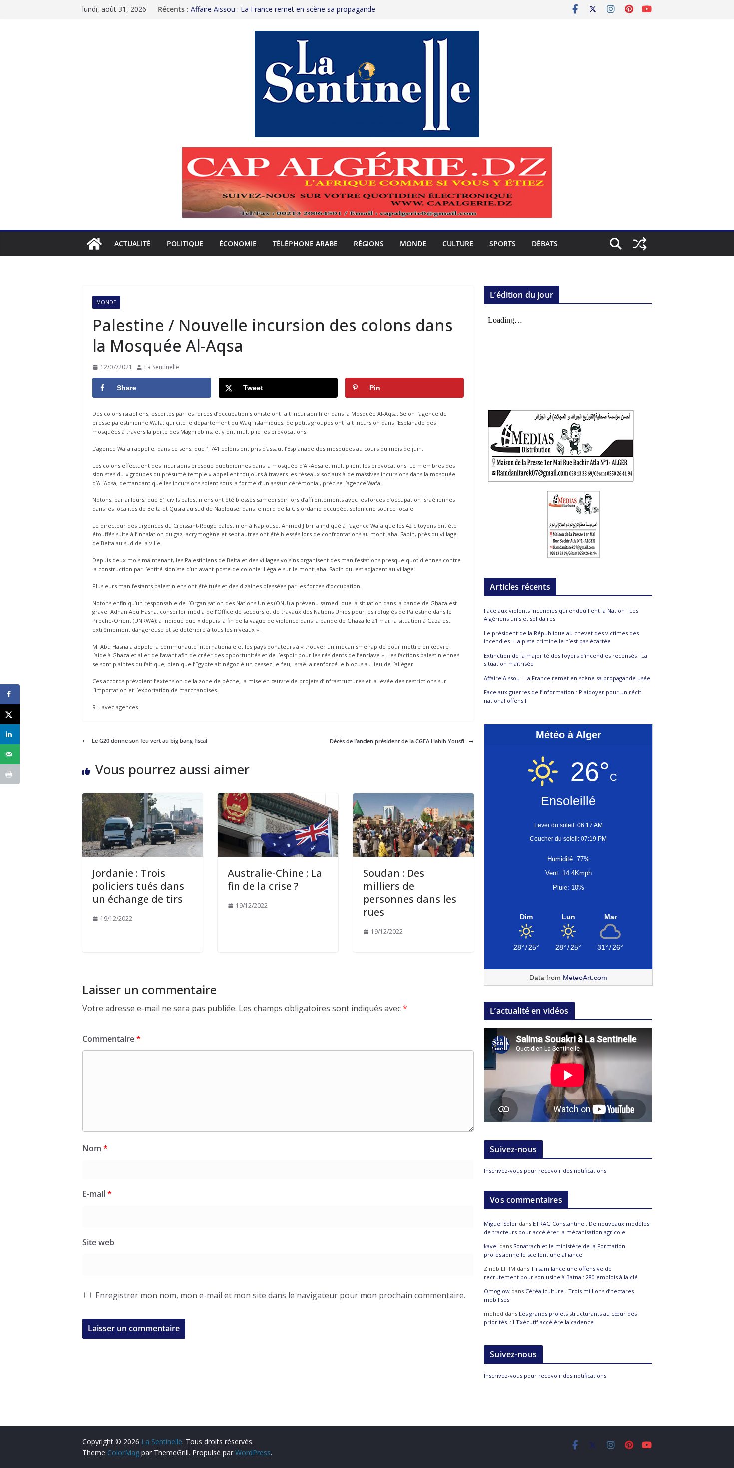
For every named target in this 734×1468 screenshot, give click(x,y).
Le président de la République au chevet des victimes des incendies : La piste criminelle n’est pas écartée (561, 637)
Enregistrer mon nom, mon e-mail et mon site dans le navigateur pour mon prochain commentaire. (280, 1295)
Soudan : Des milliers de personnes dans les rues (409, 892)
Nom (95, 1148)
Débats (545, 243)
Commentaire (111, 1038)
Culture (457, 243)
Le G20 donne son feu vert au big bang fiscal (149, 740)
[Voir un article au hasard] (640, 244)
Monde (413, 243)
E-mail (97, 1193)
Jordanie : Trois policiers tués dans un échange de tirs (138, 886)
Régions (369, 243)
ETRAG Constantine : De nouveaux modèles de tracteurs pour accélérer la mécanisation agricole (566, 1228)
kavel (491, 1246)
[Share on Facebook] (10, 694)
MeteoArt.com (585, 977)
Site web (98, 1242)
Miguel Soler (500, 1223)
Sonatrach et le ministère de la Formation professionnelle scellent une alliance (554, 1250)
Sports (502, 243)
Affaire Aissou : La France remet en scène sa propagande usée (567, 678)
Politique (185, 243)
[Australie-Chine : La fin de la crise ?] (278, 797)
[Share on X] (10, 714)
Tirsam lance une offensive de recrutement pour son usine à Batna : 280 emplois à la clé (561, 1273)
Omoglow (497, 1291)
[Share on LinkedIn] (10, 734)
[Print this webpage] (10, 774)
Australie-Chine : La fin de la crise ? (275, 879)
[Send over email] (10, 754)
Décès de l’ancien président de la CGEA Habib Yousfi (397, 741)
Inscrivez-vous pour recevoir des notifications (545, 1170)
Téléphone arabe (305, 243)
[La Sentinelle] (94, 244)
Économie (238, 243)
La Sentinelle (161, 367)
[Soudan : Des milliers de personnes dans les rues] (413, 797)
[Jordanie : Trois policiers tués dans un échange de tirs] (142, 797)
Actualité (132, 243)
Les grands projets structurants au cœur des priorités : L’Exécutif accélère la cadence (560, 1318)
